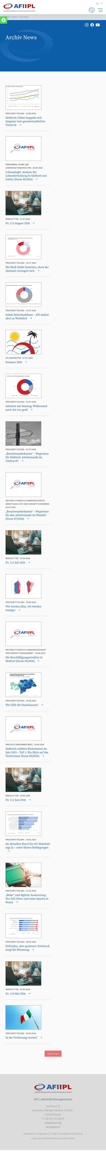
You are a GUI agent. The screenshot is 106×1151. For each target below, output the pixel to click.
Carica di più (53, 1054)
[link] (3, 20)
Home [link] (8, 17)
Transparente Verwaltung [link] (71, 1133)
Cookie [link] (54, 1133)
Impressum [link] (43, 1133)
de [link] (97, 3)
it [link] (101, 3)
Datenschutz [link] (29, 1133)
